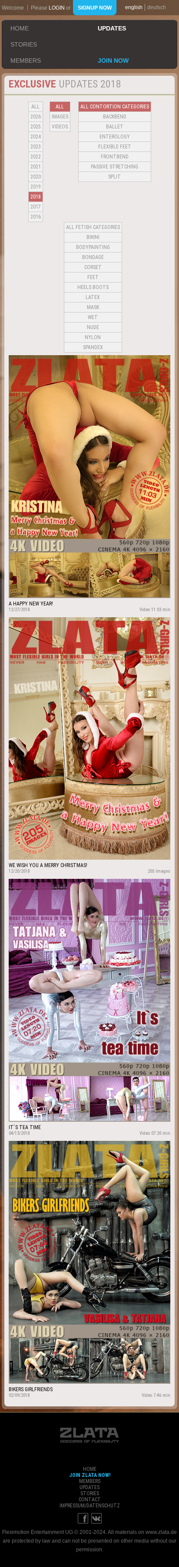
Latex (93, 297)
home (19, 28)
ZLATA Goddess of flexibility (89, 1435)
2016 (35, 217)
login (57, 8)
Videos (60, 127)
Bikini (92, 237)
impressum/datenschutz (90, 1506)
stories (23, 44)
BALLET (114, 127)
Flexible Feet (114, 147)
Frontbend (115, 157)
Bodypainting (93, 247)
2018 (35, 197)
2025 (35, 127)
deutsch (156, 7)
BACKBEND (114, 117)
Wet (93, 317)
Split (114, 177)
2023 (35, 147)
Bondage (93, 257)
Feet (93, 277)
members (25, 60)
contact (90, 1499)
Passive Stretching (114, 167)
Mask (93, 307)
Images (60, 117)
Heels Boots (93, 287)
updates (112, 28)
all (35, 107)
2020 (35, 177)
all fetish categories (93, 227)
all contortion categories (114, 107)
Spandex (93, 347)
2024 (35, 137)
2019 (35, 187)
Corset (93, 267)
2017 (35, 207)
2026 (35, 117)
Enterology (114, 137)
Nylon (93, 337)
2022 (35, 157)
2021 (35, 167)
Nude (93, 327)
